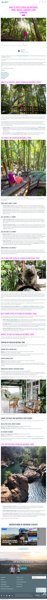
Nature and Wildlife (7, 45)
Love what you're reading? (23, 562)
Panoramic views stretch (16, 328)
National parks (13, 45)
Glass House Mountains (12, 320)
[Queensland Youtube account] (9, 595)
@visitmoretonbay (25, 115)
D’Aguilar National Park (24, 55)
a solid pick (28, 436)
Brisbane (4, 57)
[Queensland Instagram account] (1, 595)
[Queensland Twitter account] (6, 595)
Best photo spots (4, 76)
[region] (23, 69)
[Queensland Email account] (12, 595)
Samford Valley (34, 128)
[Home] (4, 2)
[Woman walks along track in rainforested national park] (23, 29)
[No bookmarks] (39, 2)
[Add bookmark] (23, 44)
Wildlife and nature (5, 74)
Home (2, 45)
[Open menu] (45, 2)
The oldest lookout (13, 319)
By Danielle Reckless (23, 50)
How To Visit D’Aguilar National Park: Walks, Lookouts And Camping (23, 10)
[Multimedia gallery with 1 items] (23, 30)
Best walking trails (5, 73)
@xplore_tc (21, 503)
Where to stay (4, 77)
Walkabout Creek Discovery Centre (30, 306)
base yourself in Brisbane (37, 438)
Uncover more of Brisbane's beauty (23, 524)
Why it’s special (4, 72)
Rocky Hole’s (16, 134)
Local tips (3, 78)
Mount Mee (20, 132)
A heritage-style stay (5, 428)
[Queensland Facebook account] (4, 595)
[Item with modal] (23, 29)
